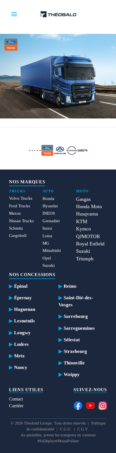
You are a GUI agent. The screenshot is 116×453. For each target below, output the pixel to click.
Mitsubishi (52, 250)
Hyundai (50, 206)
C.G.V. (82, 429)
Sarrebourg (76, 316)
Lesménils (24, 321)
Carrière (16, 405)
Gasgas (83, 199)
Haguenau (24, 309)
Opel (47, 258)
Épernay (23, 297)
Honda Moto (89, 206)
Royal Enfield (90, 244)
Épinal (21, 286)
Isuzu (47, 228)
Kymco (83, 229)
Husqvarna (87, 214)
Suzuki (49, 265)
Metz (19, 356)
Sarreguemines (79, 328)
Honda (48, 198)
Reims (70, 286)
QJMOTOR (88, 236)
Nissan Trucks (21, 221)
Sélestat (72, 339)
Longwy (22, 332)
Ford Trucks (19, 206)
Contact (16, 399)
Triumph (84, 258)
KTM (81, 221)
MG (46, 243)
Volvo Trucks (20, 198)
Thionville (74, 363)
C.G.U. (66, 429)
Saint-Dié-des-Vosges (76, 301)
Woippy (72, 374)
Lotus (47, 236)
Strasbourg (75, 351)
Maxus (15, 213)
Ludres (21, 344)
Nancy (20, 367)
